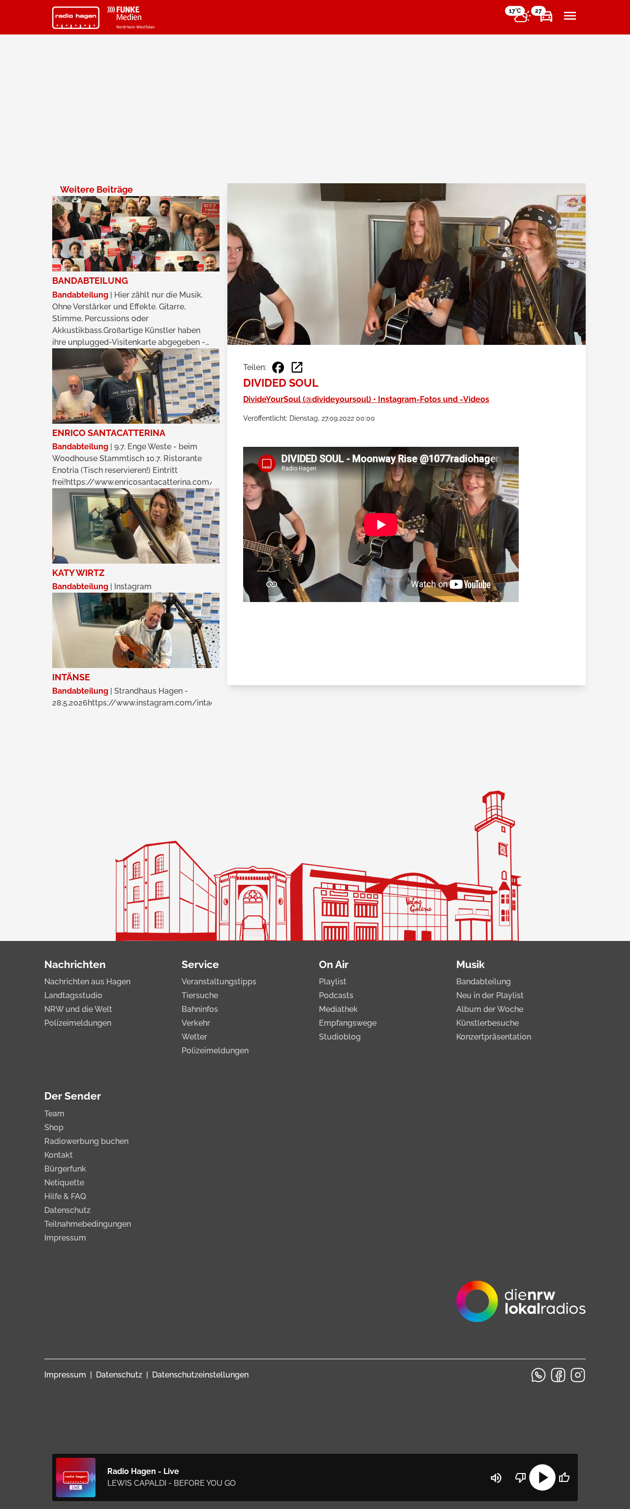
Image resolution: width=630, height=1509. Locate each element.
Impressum (65, 1237)
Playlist (332, 981)
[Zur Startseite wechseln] (75, 18)
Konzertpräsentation (493, 1036)
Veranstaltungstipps (219, 981)
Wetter (194, 1036)
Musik (470, 964)
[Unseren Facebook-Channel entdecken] (558, 1375)
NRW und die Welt (78, 1009)
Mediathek (338, 1009)
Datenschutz (67, 1210)
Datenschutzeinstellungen (200, 1374)
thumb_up (564, 1477)
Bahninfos (200, 1009)
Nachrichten (75, 964)
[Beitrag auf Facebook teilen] (278, 367)
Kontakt (58, 1155)
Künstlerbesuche (487, 1023)
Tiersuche (200, 995)
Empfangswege (348, 1023)
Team (54, 1113)
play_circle (542, 1477)
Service (200, 964)
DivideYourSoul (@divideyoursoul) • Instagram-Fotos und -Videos (366, 399)
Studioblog (340, 1036)
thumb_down (521, 1477)
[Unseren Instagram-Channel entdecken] (578, 1375)
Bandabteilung (483, 981)
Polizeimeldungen (77, 1023)
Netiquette (64, 1182)
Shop (53, 1127)
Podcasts (336, 995)
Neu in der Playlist (490, 995)
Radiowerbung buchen (86, 1141)
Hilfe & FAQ (65, 1196)
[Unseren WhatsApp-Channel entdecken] (538, 1375)
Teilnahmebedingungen (87, 1224)
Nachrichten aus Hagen (87, 981)
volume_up (496, 1478)
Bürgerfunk (65, 1169)
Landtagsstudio (73, 995)
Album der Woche (489, 1009)
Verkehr (196, 1023)
